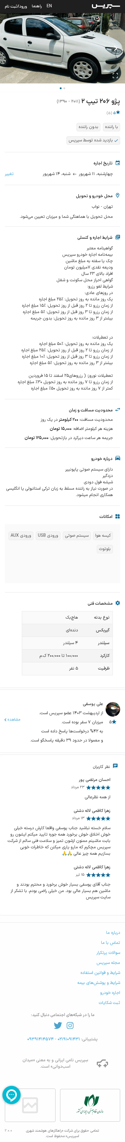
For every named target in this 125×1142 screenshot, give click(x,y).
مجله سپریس (108, 963)
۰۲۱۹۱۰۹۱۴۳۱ (68, 1039)
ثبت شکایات (109, 1003)
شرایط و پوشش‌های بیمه (98, 983)
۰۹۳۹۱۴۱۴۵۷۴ (41, 1039)
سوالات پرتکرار (108, 953)
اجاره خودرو (110, 993)
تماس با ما (110, 943)
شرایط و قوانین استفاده (100, 973)
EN (49, 6)
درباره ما (113, 933)
